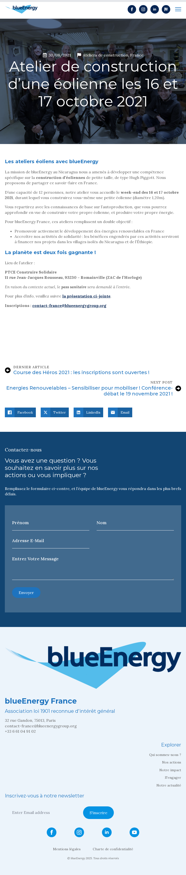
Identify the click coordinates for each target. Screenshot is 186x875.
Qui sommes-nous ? (165, 755)
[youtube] (134, 832)
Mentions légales (67, 849)
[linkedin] (154, 9)
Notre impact (170, 770)
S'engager (173, 777)
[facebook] (132, 9)
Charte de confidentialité (113, 849)
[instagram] (143, 9)
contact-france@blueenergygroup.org (69, 305)
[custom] (166, 9)
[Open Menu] (178, 9)
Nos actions (171, 762)
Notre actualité (168, 785)
